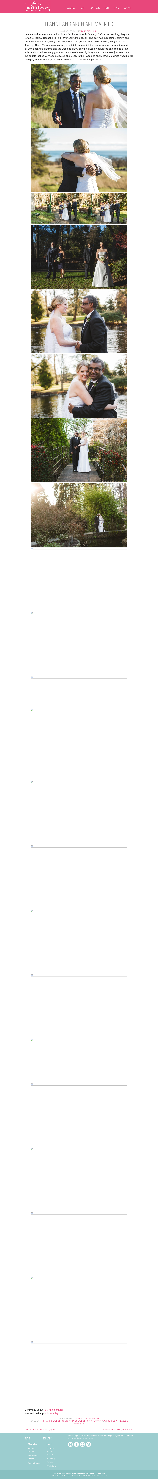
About (49, 1444)
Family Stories (34, 1463)
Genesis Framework (82, 1476)
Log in (104, 1476)
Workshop (51, 1466)
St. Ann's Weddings (53, 1421)
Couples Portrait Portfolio (50, 1451)
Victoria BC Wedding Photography (84, 1421)
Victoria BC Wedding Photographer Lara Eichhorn (38, 6)
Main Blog (32, 1444)
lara (68, 1476)
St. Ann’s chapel (54, 1409)
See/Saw (101, 1473)
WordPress (96, 1476)
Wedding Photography (86, 1419)
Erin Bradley (52, 1413)
